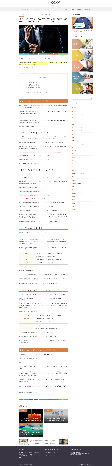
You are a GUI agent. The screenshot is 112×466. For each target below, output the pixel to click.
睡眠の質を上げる (24, 9)
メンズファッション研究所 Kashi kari (28, 358)
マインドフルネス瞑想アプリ (80, 144)
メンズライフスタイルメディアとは (34, 82)
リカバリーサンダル (78, 163)
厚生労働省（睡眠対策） (75, 452)
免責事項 (31, 464)
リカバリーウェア (34, 9)
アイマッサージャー (78, 111)
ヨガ (74, 157)
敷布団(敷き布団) (77, 183)
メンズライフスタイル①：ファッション (35, 84)
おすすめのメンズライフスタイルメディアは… (36, 92)
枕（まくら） (76, 186)
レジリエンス (76, 167)
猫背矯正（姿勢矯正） (78, 190)
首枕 (74, 209)
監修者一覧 (87, 9)
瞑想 (74, 199)
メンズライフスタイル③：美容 (33, 87)
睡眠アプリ (76, 196)
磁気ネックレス (77, 203)
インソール (76, 117)
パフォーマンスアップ (78, 124)
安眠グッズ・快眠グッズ (77, 9)
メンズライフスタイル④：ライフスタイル (35, 89)
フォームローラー (77, 127)
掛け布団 (75, 180)
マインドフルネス (77, 140)
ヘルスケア (76, 137)
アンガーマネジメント (78, 114)
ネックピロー (76, 121)
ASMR (74, 107)
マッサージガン (77, 147)
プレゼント (76, 134)
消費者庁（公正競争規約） (76, 454)
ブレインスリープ (77, 130)
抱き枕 (74, 176)
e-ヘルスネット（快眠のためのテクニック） (80, 453)
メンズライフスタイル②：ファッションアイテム (37, 85)
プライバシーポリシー (24, 464)
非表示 (45, 77)
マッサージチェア (77, 150)
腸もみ (66, 9)
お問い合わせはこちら (49, 455)
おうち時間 (21, 16)
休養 (56, 9)
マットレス (76, 153)
